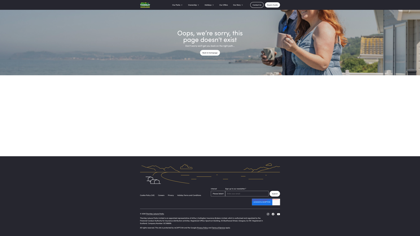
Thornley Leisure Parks (155, 214)
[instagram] (268, 214)
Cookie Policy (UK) (147, 195)
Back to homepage (210, 53)
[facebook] (273, 214)
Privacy (171, 195)
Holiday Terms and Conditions (189, 195)
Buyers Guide (272, 5)
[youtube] (278, 214)
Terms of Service (218, 227)
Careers (161, 195)
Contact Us (257, 5)
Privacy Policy (202, 227)
